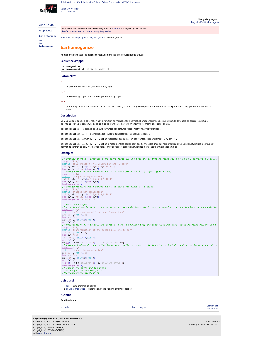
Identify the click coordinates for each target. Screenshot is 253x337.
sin (77, 214)
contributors (44, 333)
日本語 (203, 22)
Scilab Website (68, 2)
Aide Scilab (46, 25)
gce (67, 242)
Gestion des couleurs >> (212, 307)
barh (41, 43)
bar (40, 40)
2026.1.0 (116, 28)
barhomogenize (46, 46)
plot (65, 222)
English (194, 22)
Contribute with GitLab (88, 2)
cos (89, 220)
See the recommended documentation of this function (86, 31)
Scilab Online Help (70, 8)
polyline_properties (75, 288)
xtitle (66, 164)
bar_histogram (47, 36)
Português (213, 22)
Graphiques (45, 30)
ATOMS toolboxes (131, 2)
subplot (67, 161)
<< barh (65, 307)
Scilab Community (111, 2)
